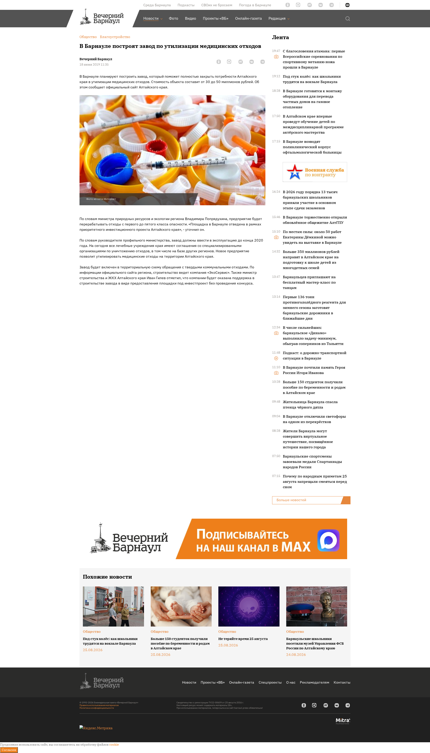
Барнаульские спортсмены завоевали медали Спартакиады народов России (312, 461)
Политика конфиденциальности (97, 707)
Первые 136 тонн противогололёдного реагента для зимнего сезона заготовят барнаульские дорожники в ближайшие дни (314, 308)
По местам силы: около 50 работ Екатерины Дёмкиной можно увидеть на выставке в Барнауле (312, 237)
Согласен (9, 750)
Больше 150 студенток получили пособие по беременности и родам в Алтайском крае (314, 387)
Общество (92, 631)
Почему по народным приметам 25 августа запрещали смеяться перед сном (315, 481)
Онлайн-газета (241, 682)
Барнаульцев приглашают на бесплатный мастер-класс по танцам (309, 282)
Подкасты (186, 5)
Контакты (342, 682)
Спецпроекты (270, 682)
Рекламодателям (314, 682)
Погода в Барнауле (255, 5)
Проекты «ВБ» (213, 682)
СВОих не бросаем (216, 5)
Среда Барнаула (157, 5)
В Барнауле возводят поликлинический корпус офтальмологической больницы (312, 146)
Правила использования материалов (99, 705)
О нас (290, 682)
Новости (189, 682)
